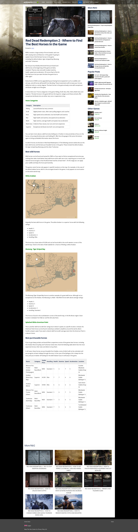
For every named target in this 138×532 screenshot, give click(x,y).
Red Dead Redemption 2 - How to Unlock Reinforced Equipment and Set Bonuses (103, 39)
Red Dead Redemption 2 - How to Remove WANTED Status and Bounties (68, 512)
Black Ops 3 (57, 2)
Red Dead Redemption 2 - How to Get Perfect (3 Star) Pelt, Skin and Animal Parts (103, 32)
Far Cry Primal (98, 118)
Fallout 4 (97, 124)
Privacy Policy (41, 529)
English (29, 525)
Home (43, 2)
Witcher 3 (86, 2)
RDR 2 (80, 2)
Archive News (27, 521)
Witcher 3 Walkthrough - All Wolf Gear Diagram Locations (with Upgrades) (103, 103)
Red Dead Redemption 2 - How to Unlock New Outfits (39, 490)
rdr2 (32, 48)
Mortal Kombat (94, 2)
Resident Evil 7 (98, 112)
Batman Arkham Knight (101, 130)
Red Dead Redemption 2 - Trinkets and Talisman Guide (98, 490)
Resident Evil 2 (66, 2)
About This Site (27, 529)
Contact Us (34, 529)
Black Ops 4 (49, 2)
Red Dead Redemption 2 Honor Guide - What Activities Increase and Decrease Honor (103, 52)
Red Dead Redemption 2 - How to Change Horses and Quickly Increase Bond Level (103, 66)
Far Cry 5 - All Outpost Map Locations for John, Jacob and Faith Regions (102, 76)
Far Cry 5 (74, 2)
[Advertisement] (73, 62)
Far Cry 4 (97, 136)
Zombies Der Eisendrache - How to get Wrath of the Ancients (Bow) (103, 96)
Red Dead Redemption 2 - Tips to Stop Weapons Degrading (39, 467)
